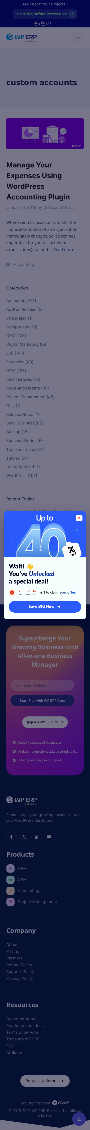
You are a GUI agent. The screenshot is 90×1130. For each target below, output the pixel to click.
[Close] (79, 518)
